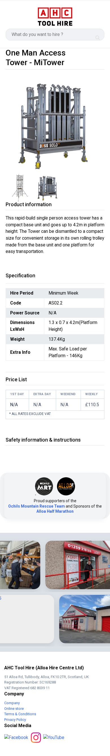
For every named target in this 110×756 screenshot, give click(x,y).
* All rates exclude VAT (30, 414)
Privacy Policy (15, 719)
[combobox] (55, 35)
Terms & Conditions (20, 714)
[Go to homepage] (54, 16)
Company (12, 703)
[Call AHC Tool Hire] (98, 16)
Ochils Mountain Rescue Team (36, 506)
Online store (14, 708)
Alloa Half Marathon (55, 511)
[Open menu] (12, 16)
